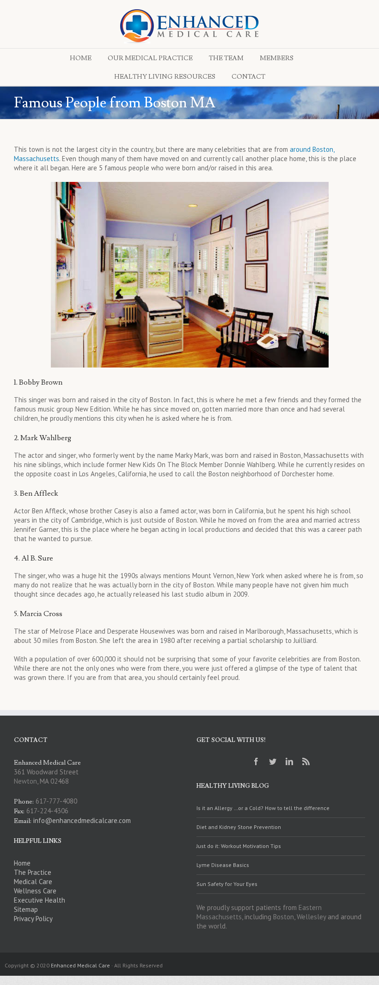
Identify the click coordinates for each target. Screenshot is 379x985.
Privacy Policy (33, 918)
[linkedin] (289, 761)
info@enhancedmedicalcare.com (82, 820)
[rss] (306, 761)
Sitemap (26, 909)
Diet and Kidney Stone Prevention (238, 826)
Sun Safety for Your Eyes (226, 883)
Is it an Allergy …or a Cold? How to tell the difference (263, 807)
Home (22, 863)
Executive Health (39, 900)
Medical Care (33, 881)
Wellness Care (35, 890)
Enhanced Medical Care (80, 965)
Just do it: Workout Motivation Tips (238, 845)
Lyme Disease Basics (222, 864)
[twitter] (272, 761)
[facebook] (256, 761)
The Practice (32, 872)
